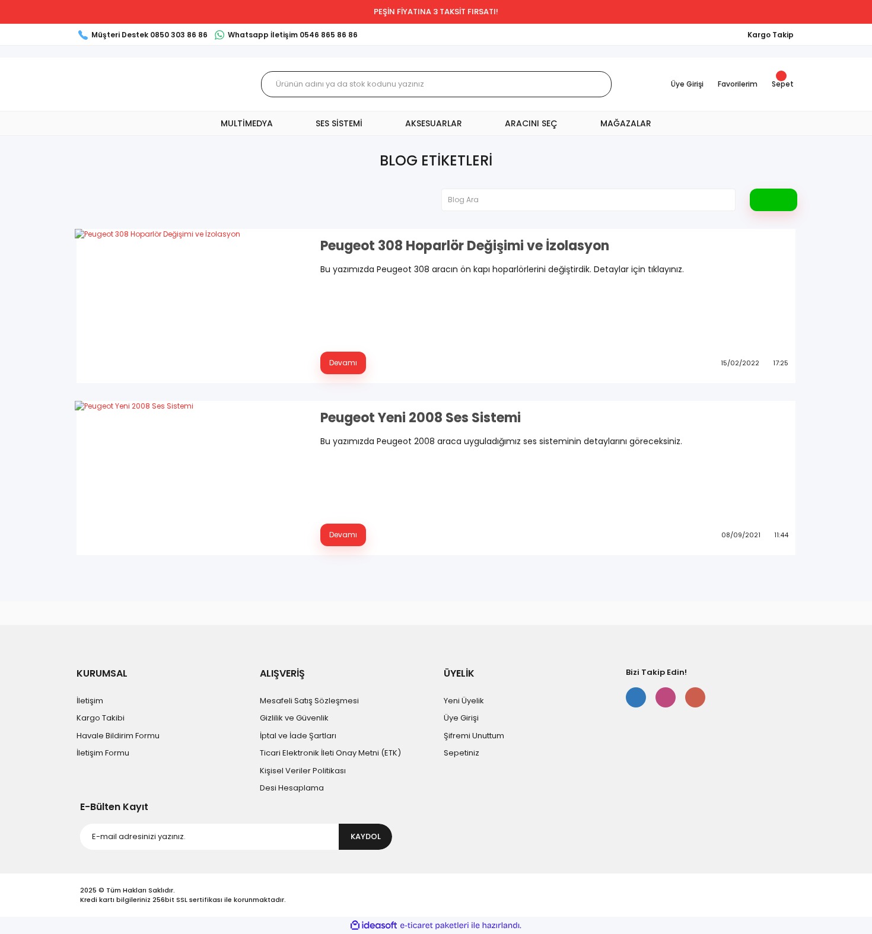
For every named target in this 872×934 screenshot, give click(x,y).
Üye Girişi (461, 717)
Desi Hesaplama (292, 787)
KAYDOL (366, 836)
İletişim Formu (103, 752)
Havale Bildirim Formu (118, 735)
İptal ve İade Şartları (298, 735)
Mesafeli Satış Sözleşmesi (309, 700)
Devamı (343, 363)
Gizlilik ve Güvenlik (294, 717)
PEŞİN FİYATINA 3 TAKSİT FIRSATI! (436, 11)
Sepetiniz (461, 752)
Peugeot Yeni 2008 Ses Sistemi (420, 418)
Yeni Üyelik (464, 700)
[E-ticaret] (434, 925)
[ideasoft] (373, 925)
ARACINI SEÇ (531, 123)
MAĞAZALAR (625, 123)
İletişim (90, 700)
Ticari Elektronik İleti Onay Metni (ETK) (330, 752)
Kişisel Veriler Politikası (303, 770)
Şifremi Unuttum (474, 735)
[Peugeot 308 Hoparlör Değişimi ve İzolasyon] (190, 306)
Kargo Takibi (101, 717)
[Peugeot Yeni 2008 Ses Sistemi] (190, 478)
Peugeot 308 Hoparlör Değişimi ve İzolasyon (464, 246)
